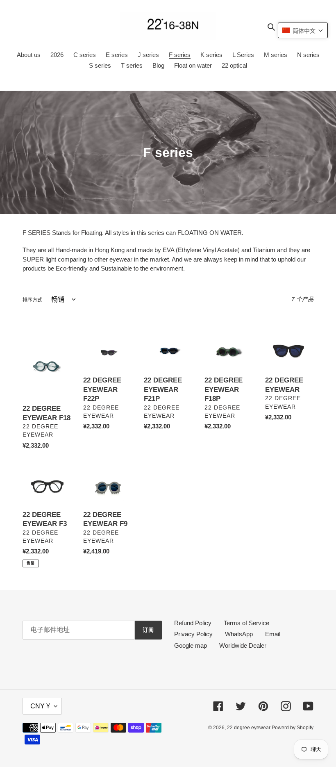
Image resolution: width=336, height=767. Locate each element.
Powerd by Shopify (292, 728)
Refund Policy (192, 622)
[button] (302, 30)
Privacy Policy (193, 633)
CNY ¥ (40, 706)
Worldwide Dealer (242, 645)
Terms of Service (246, 622)
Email (272, 633)
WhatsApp (239, 633)
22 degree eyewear (249, 728)
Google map (190, 645)
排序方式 (32, 300)
